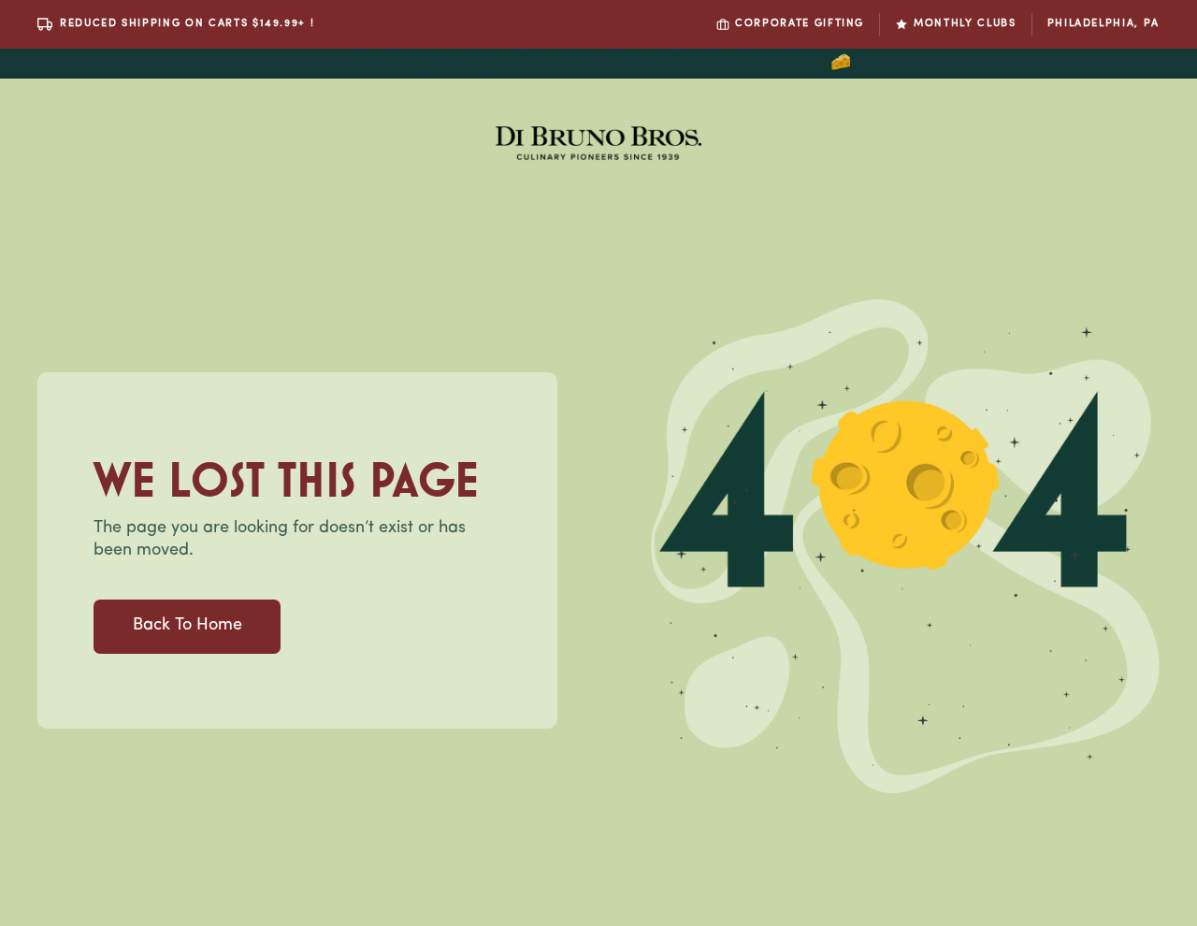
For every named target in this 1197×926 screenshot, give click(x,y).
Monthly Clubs (965, 24)
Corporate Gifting (799, 24)
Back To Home (187, 625)
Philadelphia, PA (1103, 24)
